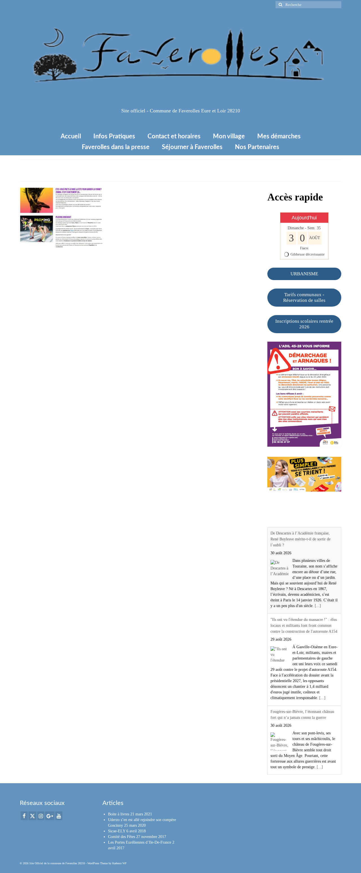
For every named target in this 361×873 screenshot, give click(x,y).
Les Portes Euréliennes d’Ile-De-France (139, 842)
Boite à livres (118, 814)
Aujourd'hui (304, 218)
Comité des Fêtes (121, 837)
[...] (318, 606)
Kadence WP (119, 863)
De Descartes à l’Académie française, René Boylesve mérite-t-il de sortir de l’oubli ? (300, 539)
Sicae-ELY (116, 831)
